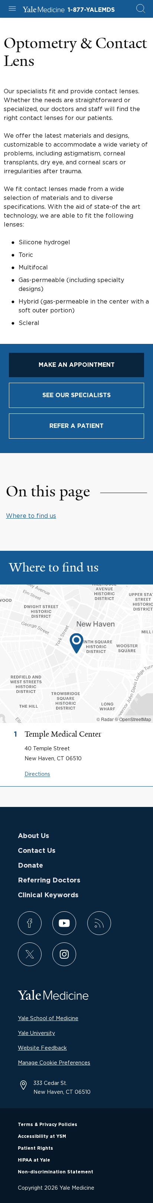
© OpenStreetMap (133, 719)
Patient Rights (35, 1148)
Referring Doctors (49, 880)
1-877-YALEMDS (91, 10)
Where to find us (31, 515)
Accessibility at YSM (42, 1136)
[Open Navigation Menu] (12, 9)
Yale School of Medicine (48, 1018)
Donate (30, 865)
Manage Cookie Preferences (54, 1062)
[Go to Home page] (44, 10)
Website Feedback (42, 1047)
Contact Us (36, 851)
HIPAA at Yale (34, 1160)
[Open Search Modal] (140, 9)
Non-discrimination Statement (55, 1172)
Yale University (36, 1033)
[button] (76, 644)
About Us (33, 836)
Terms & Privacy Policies (47, 1124)
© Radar (105, 719)
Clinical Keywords (48, 895)
